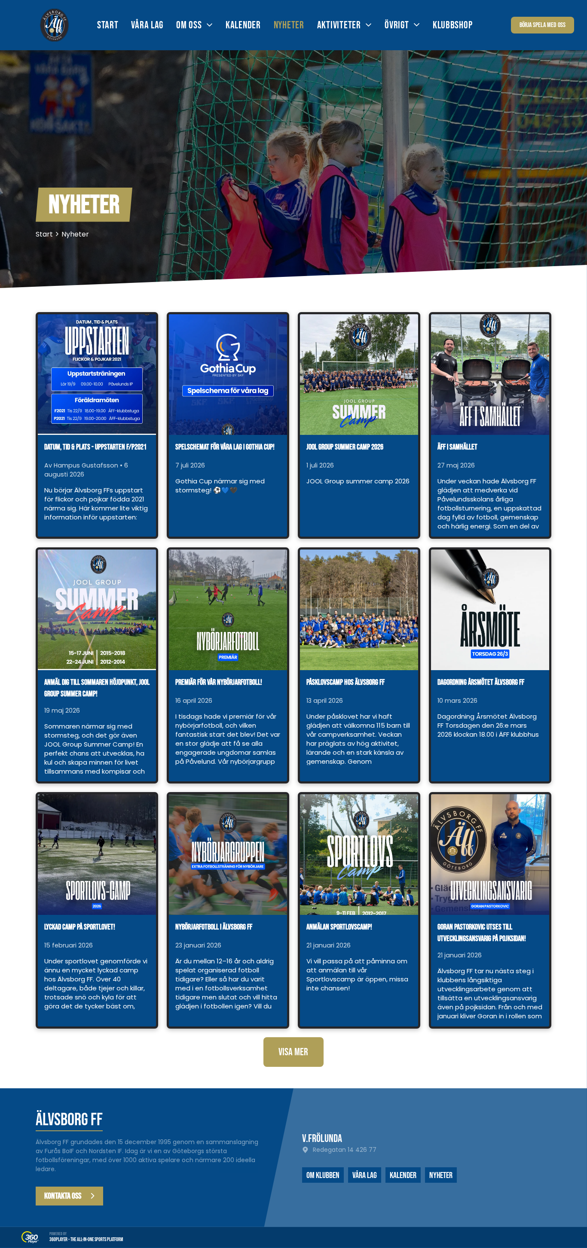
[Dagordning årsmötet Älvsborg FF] (490, 610)
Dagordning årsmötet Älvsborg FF (480, 682)
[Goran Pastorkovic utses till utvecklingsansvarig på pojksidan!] (490, 854)
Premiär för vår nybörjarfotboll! (218, 682)
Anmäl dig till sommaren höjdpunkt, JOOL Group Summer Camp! (97, 688)
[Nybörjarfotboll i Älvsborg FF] (228, 854)
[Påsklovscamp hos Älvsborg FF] (359, 610)
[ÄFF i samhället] (490, 374)
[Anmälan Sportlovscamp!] (359, 854)
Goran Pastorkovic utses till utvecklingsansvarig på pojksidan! (481, 933)
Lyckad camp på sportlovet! (79, 927)
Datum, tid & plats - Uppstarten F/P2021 (95, 447)
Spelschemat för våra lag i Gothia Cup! (225, 447)
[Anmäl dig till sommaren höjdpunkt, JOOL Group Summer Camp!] (97, 610)
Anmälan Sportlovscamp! (339, 927)
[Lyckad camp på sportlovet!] (97, 854)
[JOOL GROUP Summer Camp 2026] (359, 374)
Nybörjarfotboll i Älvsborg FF (213, 927)
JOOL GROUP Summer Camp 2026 (344, 447)
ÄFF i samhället (457, 447)
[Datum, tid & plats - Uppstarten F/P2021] (97, 374)
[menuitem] (114, 25)
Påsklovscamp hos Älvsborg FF (345, 682)
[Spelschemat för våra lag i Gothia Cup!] (228, 374)
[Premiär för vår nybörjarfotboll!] (228, 610)
